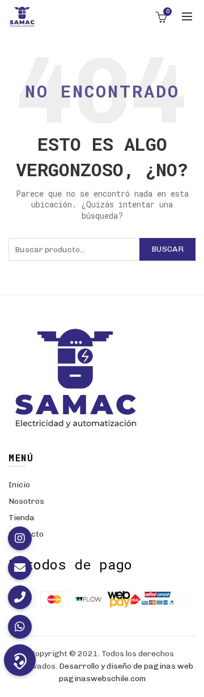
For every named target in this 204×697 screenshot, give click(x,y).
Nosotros (26, 501)
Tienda (21, 517)
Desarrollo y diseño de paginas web (126, 666)
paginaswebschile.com (102, 678)
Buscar (167, 249)
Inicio (19, 485)
